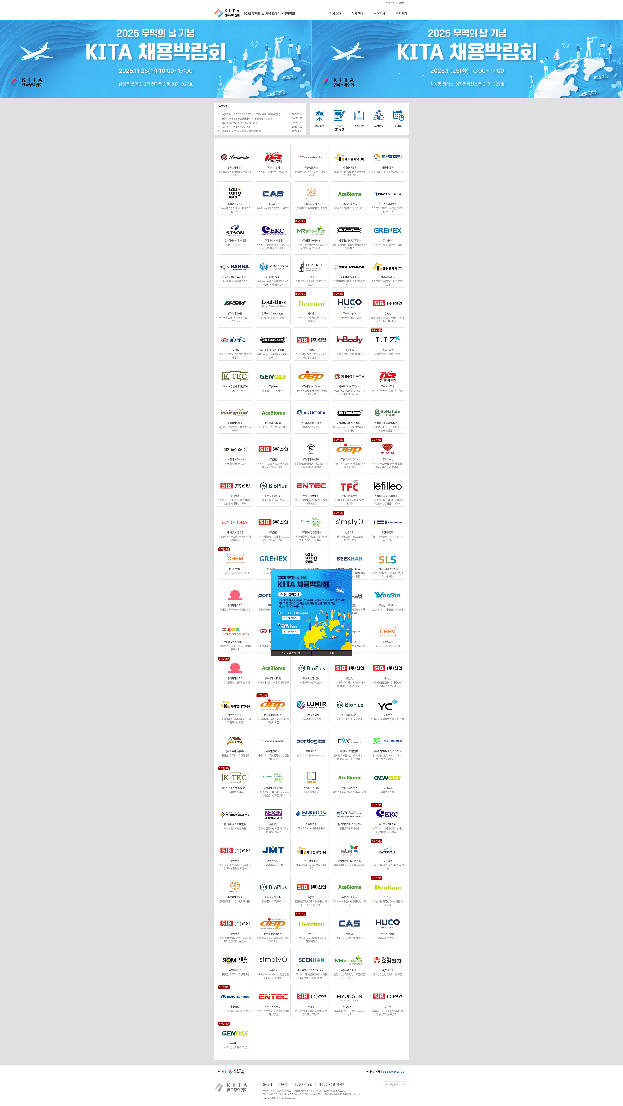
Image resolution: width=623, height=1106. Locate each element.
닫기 (332, 653)
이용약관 (282, 1084)
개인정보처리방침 (303, 1084)
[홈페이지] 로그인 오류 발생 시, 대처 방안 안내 (241, 131)
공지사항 (401, 13)
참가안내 (357, 13)
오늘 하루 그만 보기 (291, 653)
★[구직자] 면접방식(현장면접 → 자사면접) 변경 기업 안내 (247, 118)
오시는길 (378, 126)
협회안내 (267, 1084)
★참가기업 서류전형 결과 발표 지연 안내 (239, 122)
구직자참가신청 (339, 127)
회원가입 (390, 3)
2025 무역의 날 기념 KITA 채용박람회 (269, 13)
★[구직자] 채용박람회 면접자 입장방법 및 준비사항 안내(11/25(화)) (251, 114)
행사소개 (335, 13)
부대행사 (379, 13)
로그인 (402, 3)
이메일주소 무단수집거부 (331, 1084)
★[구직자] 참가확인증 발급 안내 (236, 126)
